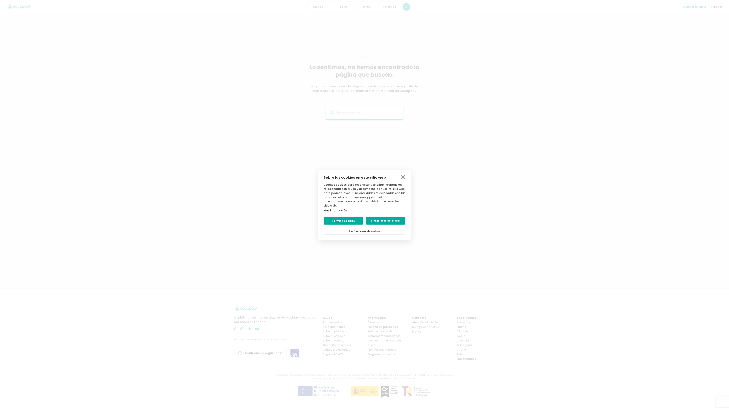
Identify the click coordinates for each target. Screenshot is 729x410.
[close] (403, 177)
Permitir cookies (343, 221)
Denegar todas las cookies (386, 220)
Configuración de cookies (364, 231)
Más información (335, 210)
